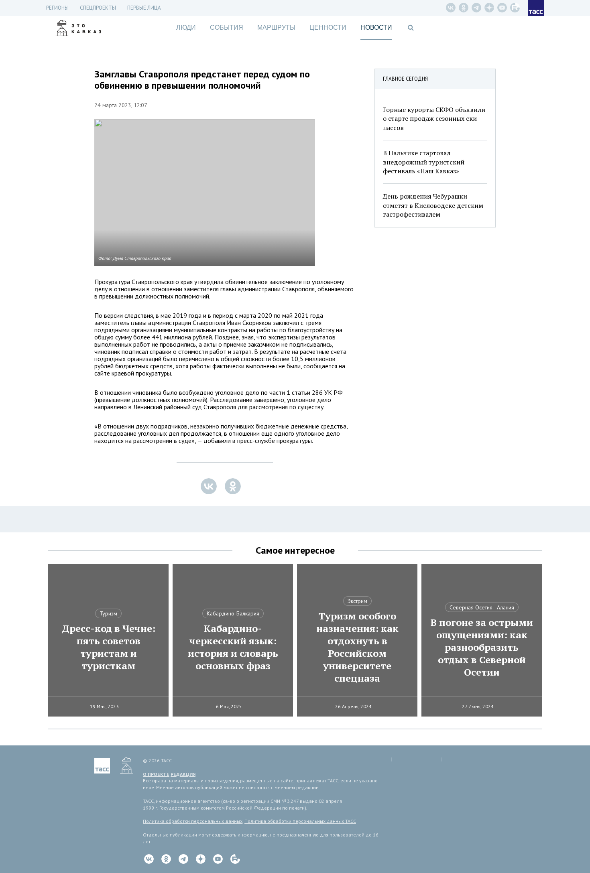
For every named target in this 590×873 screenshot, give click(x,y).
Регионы (57, 7)
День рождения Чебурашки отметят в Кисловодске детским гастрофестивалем (433, 205)
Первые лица (144, 7)
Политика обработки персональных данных (192, 821)
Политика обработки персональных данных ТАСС (300, 821)
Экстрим (357, 601)
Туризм (108, 613)
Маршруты (276, 27)
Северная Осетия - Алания (482, 607)
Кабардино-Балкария (233, 613)
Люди (186, 27)
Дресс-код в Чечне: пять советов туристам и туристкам (108, 647)
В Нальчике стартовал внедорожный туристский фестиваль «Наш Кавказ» (423, 161)
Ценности (327, 27)
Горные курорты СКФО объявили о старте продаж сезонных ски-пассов (434, 118)
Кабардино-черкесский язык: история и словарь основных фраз (233, 647)
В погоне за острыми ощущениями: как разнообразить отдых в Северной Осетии (481, 647)
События (226, 27)
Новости (376, 27)
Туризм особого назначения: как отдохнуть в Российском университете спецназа (357, 647)
